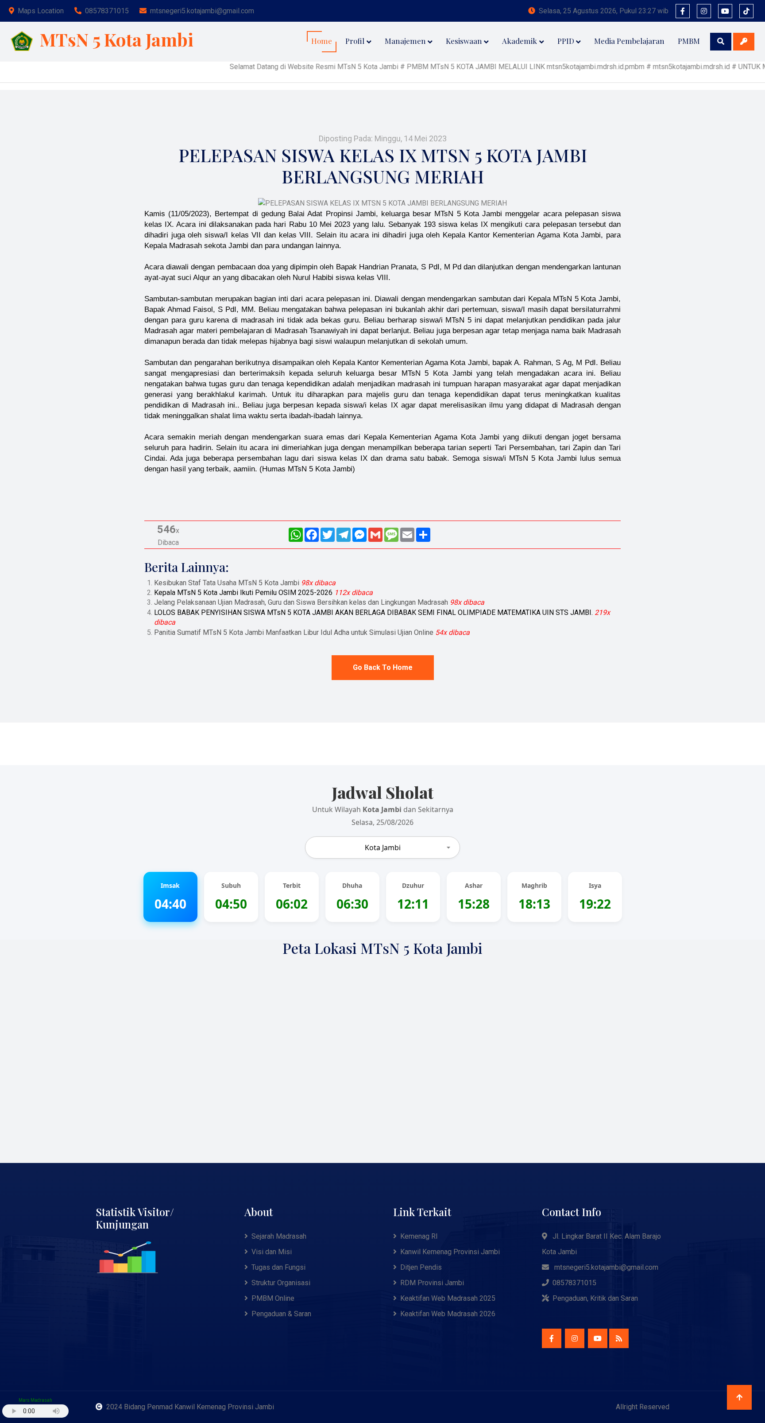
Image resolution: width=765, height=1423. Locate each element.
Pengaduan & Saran (281, 1314)
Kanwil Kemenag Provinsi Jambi (450, 1252)
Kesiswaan (464, 41)
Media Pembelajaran (629, 41)
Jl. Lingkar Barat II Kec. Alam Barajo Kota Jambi (601, 1244)
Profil (354, 41)
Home (321, 41)
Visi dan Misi (271, 1252)
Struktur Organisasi (280, 1283)
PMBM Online (272, 1298)
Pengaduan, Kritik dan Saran (595, 1298)
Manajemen (405, 41)
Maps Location (41, 11)
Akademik (519, 41)
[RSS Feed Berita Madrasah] (619, 1338)
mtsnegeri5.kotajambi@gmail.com (202, 11)
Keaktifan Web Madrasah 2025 (447, 1298)
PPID (565, 41)
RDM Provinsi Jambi (432, 1283)
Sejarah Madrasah (278, 1236)
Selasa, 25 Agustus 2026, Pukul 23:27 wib (603, 11)
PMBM (689, 41)
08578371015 (107, 11)
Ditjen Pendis (421, 1267)
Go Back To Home (383, 667)
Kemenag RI (419, 1236)
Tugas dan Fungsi (278, 1267)
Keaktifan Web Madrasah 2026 (447, 1314)
